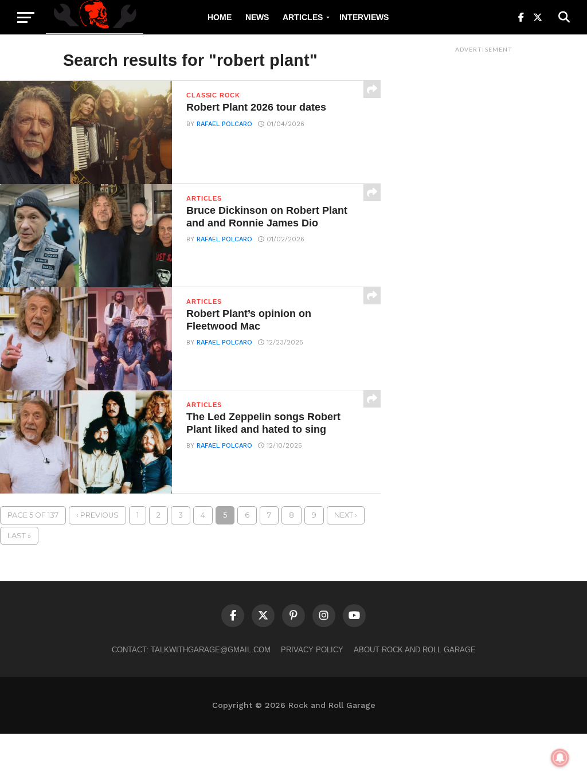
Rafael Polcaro (224, 124)
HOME (220, 17)
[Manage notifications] (560, 758)
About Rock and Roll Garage (415, 649)
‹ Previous (97, 515)
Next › (345, 515)
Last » (19, 535)
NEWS (257, 17)
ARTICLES (303, 17)
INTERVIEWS (364, 17)
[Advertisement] (484, 230)
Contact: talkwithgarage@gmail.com (191, 649)
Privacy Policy (312, 649)
